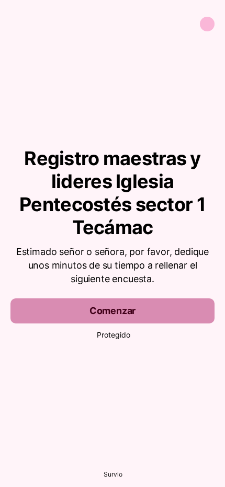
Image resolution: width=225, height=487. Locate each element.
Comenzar (112, 310)
